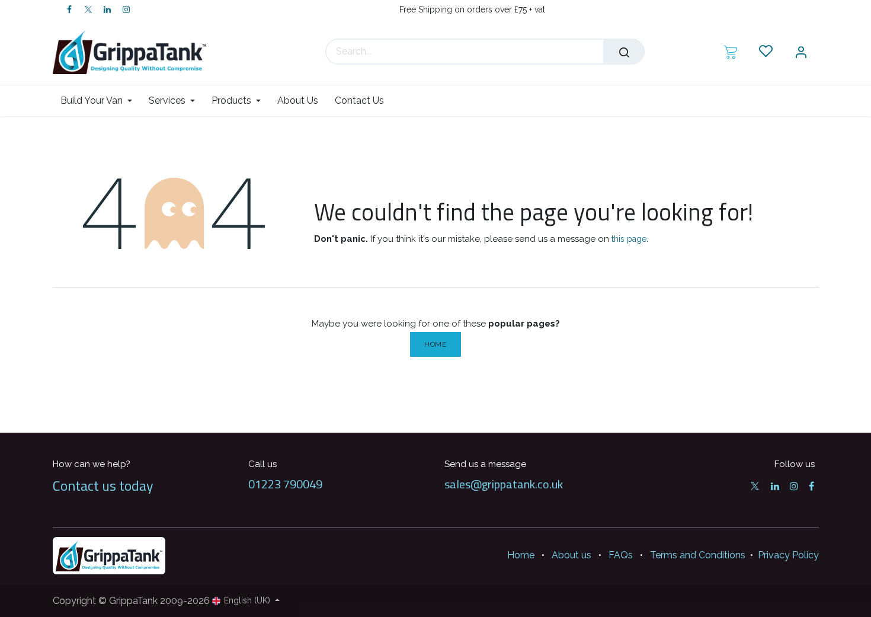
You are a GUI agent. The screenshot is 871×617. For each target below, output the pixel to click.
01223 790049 (285, 484)
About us (571, 555)
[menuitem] (100, 100)
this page (628, 239)
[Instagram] (126, 9)
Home (435, 344)
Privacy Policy (788, 555)
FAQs (621, 555)
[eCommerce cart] (730, 51)
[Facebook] (69, 9)
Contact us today (103, 485)
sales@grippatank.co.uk (503, 484)
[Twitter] (88, 9)
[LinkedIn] (107, 9)
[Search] (624, 51)
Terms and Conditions (697, 555)
